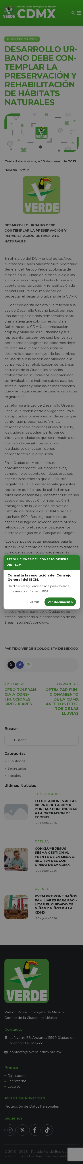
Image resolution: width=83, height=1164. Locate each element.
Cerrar (34, 602)
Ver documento (60, 602)
